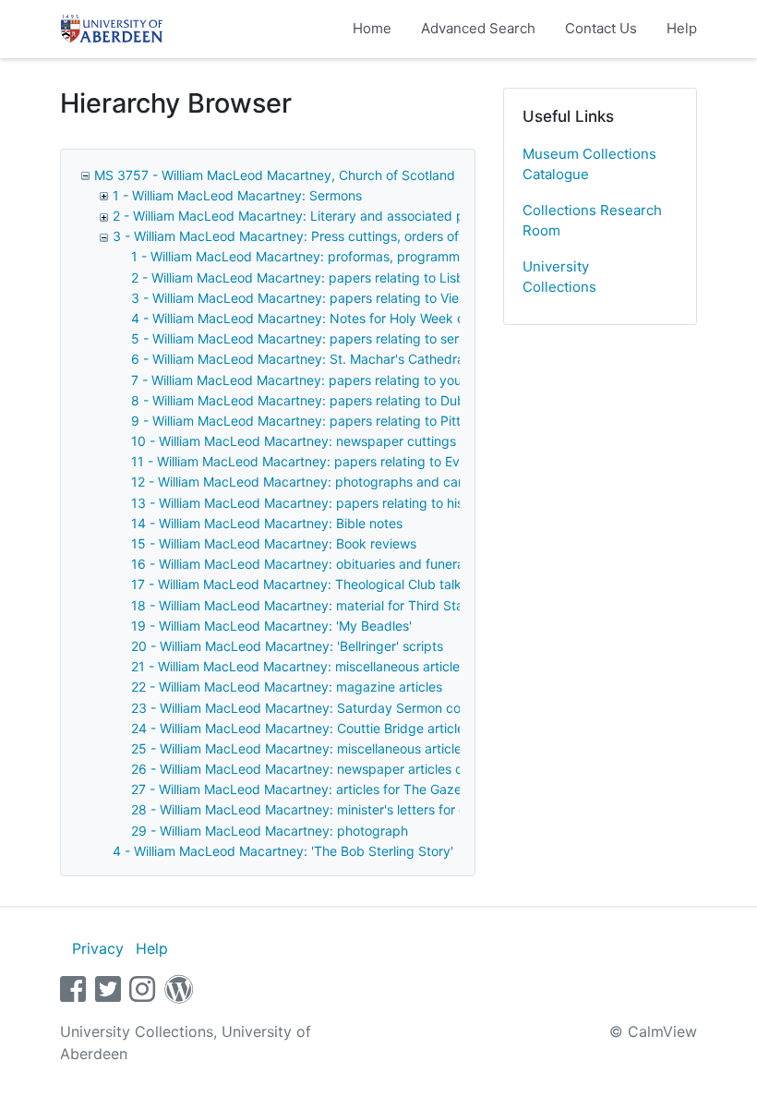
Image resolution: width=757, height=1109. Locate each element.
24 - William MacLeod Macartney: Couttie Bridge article (297, 728)
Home (372, 28)
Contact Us (601, 28)
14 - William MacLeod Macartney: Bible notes (267, 523)
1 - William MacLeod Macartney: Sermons (237, 195)
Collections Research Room (592, 220)
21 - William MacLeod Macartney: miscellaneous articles (298, 666)
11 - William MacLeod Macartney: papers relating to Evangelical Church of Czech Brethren (402, 461)
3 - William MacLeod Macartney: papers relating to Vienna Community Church (365, 298)
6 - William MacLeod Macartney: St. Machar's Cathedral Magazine (330, 359)
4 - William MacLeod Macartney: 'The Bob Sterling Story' (283, 851)
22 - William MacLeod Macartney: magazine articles (286, 686)
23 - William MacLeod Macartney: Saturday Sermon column (310, 708)
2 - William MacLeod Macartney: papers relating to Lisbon (305, 277)
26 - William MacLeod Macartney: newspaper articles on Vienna (322, 769)
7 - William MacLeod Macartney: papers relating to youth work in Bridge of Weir (370, 380)
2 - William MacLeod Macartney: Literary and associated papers (306, 215)
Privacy (98, 948)
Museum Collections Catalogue (589, 164)
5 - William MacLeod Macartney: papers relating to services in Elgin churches (363, 338)
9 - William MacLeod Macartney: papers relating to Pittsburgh (317, 420)
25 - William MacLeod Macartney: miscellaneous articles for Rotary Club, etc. (362, 748)
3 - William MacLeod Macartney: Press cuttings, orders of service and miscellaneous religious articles (417, 236)
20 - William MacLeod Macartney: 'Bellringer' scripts (287, 646)
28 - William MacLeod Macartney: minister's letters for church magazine (347, 809)
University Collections (559, 277)
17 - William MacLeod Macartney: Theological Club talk (296, 584)
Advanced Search (478, 28)
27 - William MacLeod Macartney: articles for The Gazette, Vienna (328, 789)
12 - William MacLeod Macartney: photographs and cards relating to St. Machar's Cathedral (407, 481)
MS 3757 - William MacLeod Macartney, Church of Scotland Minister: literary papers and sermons (388, 175)
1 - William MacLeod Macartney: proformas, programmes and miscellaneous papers (382, 256)
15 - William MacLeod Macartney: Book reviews (273, 543)
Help (682, 28)
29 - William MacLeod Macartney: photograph (269, 830)
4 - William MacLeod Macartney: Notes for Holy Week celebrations (331, 318)
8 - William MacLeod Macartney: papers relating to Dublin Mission (328, 400)
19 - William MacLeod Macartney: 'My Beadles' (271, 625)
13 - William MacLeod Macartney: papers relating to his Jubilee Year (336, 503)
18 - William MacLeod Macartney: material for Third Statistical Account (343, 605)
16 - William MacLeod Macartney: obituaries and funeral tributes (324, 564)
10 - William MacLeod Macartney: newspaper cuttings (293, 441)
